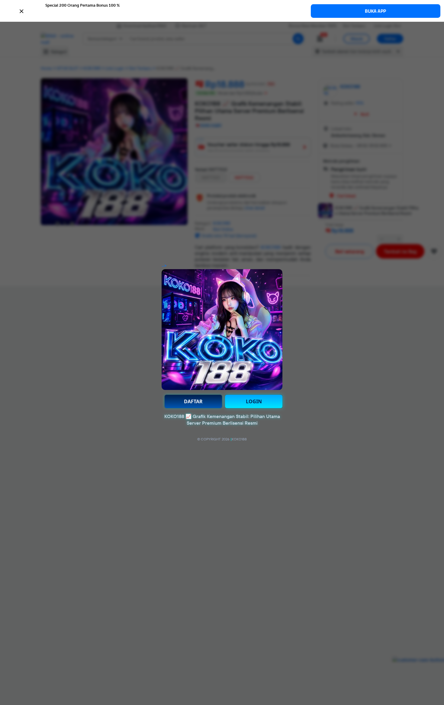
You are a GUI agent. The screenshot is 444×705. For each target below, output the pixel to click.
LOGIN (254, 401)
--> (164, 266)
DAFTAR (193, 401)
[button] (222, 10)
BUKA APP (375, 11)
